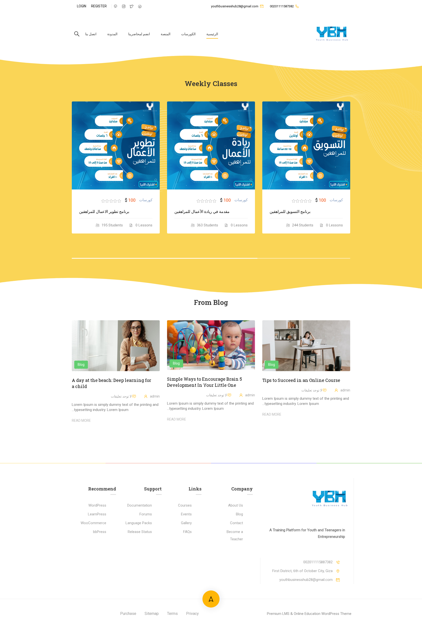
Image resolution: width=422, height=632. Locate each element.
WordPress (97, 505)
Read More (271, 414)
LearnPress (97, 514)
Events (186, 514)
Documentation (139, 505)
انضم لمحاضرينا (139, 34)
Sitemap (152, 613)
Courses (185, 505)
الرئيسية (212, 34)
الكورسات (188, 34)
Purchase (128, 613)
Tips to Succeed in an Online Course (301, 380)
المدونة (112, 34)
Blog (271, 364)
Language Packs (139, 523)
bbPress (99, 532)
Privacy (192, 613)
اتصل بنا (90, 34)
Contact (236, 523)
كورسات (324, 200)
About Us (235, 505)
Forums (145, 514)
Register (99, 6)
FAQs (187, 532)
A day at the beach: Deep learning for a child (111, 383)
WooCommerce (93, 523)
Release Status (140, 532)
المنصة (165, 34)
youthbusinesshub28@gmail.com (234, 6)
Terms (172, 613)
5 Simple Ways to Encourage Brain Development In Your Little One (204, 382)
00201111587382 (282, 6)
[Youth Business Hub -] (331, 34)
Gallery (186, 523)
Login (81, 6)
